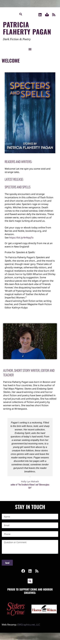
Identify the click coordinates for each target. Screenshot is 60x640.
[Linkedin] (40, 14)
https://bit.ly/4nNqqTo (21, 237)
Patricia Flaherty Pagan (27, 28)
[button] (20, 14)
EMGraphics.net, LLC (28, 624)
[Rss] (54, 14)
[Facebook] (23, 571)
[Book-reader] (47, 14)
